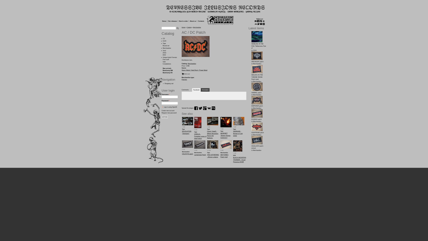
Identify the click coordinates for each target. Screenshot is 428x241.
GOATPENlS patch (257, 132)
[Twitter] (258, 24)
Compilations (167, 64)
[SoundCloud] (256, 24)
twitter (200, 108)
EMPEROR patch (257, 106)
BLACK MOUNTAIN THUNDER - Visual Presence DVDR (239, 160)
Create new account (168, 110)
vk (209, 108)
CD (164, 38)
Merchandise (167, 48)
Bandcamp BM (168, 70)
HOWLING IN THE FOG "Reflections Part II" (258, 46)
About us (193, 21)
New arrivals (167, 68)
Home (164, 21)
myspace (213, 108)
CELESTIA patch (187, 154)
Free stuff (166, 59)
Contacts (201, 21)
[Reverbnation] (264, 21)
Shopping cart (169, 83)
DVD (164, 55)
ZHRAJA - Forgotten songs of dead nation (200, 136)
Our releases (172, 21)
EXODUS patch (256, 119)
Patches (184, 79)
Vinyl (164, 50)
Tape (164, 43)
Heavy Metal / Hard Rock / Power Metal (194, 70)
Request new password (169, 113)
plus (205, 108)
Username (166, 94)
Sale (164, 62)
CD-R (164, 41)
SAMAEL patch (256, 92)
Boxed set (166, 46)
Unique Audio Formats (170, 57)
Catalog (168, 34)
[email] (256, 21)
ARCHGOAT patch (257, 61)
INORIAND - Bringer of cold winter (238, 134)
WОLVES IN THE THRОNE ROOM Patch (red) (257, 77)
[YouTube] (261, 24)
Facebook (196, 90)
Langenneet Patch (200, 155)
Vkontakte (205, 90)
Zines (164, 53)
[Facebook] (258, 21)
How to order (183, 21)
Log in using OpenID (170, 107)
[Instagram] (264, 24)
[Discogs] (261, 21)
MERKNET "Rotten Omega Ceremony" (225, 136)
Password (165, 101)
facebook (196, 108)
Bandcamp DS (168, 73)
